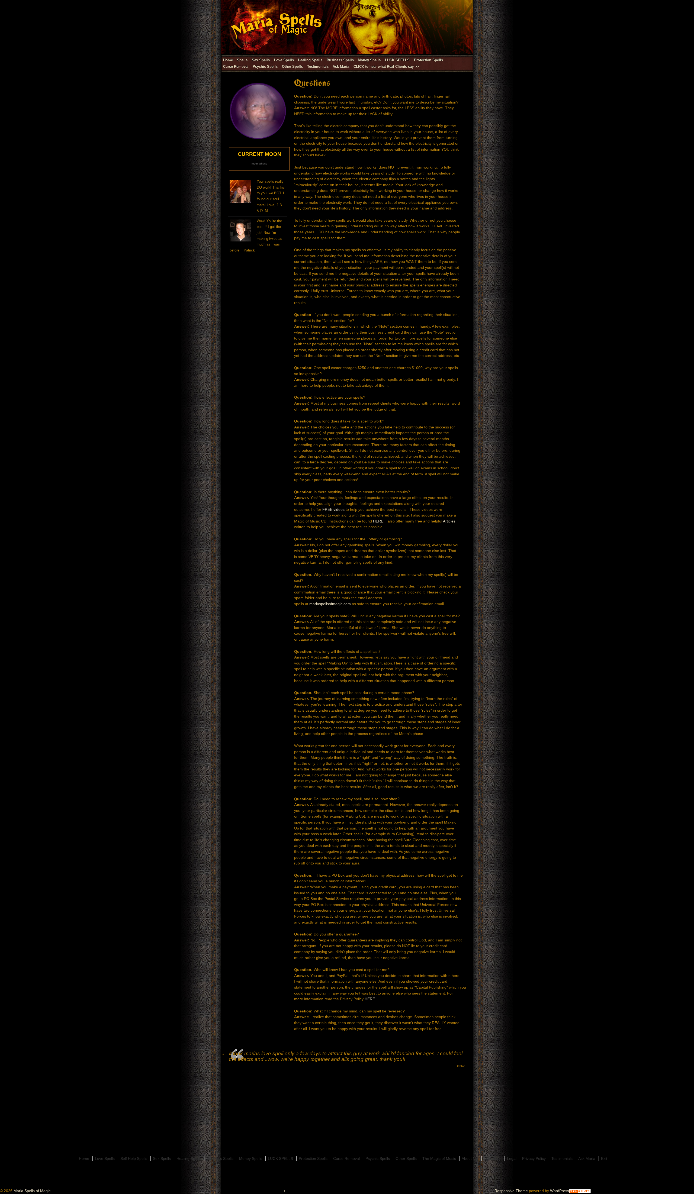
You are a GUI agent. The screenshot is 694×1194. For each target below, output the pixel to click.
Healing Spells (310, 60)
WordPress (559, 1191)
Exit (604, 1158)
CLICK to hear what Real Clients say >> (386, 66)
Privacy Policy (534, 1158)
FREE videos (334, 509)
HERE (378, 521)
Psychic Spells (265, 66)
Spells (242, 60)
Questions (492, 1158)
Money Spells (369, 60)
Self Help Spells (133, 1158)
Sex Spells (261, 60)
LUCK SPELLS (397, 60)
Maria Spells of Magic (31, 1191)
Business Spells (340, 60)
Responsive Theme (511, 1191)
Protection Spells (428, 60)
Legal (511, 1158)
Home (228, 60)
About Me (470, 1158)
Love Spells (284, 60)
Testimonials (318, 66)
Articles (449, 521)
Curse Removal (236, 66)
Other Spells (292, 66)
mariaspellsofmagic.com (330, 604)
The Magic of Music (439, 1158)
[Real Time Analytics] (580, 1191)
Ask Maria (341, 66)
